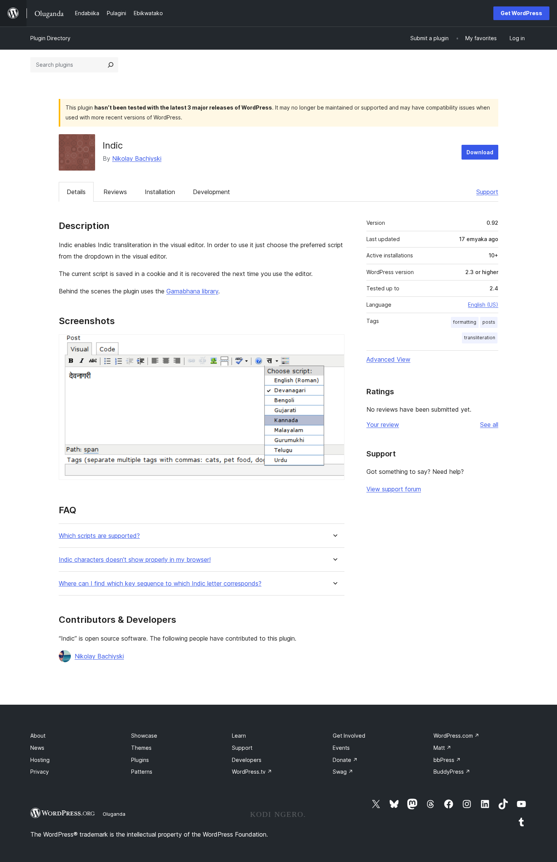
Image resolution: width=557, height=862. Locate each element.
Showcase (144, 735)
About (37, 735)
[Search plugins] (110, 64)
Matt (442, 747)
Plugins (140, 760)
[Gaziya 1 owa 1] (334, 344)
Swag (343, 771)
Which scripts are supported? (99, 535)
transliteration (479, 337)
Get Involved (349, 735)
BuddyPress (451, 771)
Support (487, 192)
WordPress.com (456, 735)
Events (341, 747)
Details (76, 192)
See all (489, 424)
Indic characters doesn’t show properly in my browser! (135, 559)
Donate (345, 760)
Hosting (40, 760)
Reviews (115, 192)
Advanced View (388, 359)
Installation (160, 192)
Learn (239, 735)
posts (488, 322)
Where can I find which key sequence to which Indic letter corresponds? (160, 583)
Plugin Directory (50, 38)
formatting (464, 322)
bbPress (447, 760)
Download (479, 152)
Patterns (141, 771)
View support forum (393, 489)
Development (211, 192)
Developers (246, 760)
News (37, 747)
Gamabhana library (192, 291)
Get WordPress (521, 13)
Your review (382, 424)
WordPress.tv (252, 771)
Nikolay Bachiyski (136, 158)
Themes (141, 747)
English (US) (483, 304)
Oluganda (114, 814)
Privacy (39, 771)
